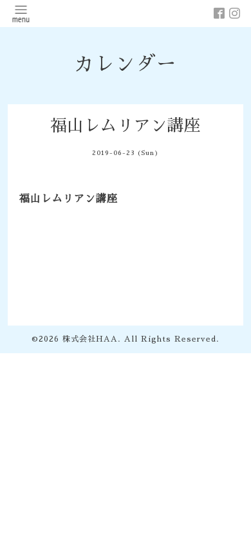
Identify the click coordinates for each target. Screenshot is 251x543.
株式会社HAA (90, 339)
